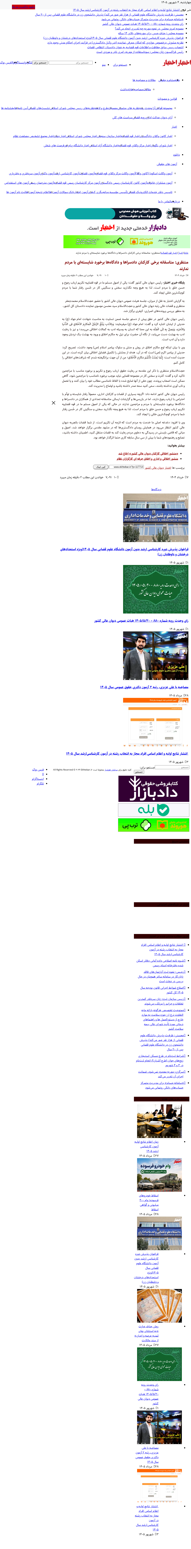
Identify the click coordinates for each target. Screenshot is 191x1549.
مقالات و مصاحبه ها (144, 80)
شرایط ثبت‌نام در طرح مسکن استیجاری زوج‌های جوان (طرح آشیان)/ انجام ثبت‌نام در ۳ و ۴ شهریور (159, 1061)
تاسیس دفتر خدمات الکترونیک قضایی (150, 192)
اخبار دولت (60, 136)
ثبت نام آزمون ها (16, 192)
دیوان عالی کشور (154, 468)
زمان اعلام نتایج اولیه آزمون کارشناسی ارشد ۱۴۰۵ (146, 1146)
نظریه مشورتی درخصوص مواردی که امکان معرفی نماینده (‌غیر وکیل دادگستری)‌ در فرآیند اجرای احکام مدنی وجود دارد (115, 42)
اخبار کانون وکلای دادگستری (156, 136)
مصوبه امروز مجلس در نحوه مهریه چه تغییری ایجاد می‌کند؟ (149, 28)
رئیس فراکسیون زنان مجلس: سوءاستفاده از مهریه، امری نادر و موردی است (140, 52)
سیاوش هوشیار (111, 770)
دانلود (176, 154)
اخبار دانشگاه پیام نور (76, 145)
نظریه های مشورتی (128, 108)
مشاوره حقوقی (166, 80)
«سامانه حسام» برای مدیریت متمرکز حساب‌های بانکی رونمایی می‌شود (142, 19)
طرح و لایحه (101, 108)
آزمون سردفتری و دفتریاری (24, 173)
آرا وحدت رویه (147, 108)
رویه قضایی (138, 117)
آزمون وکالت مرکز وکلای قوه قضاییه (115, 173)
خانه (186, 253)
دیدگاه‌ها (156, 489)
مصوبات (113, 108)
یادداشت (125, 89)
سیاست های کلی (122, 117)
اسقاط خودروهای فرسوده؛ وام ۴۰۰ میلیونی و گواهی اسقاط (149, 1202)
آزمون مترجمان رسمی (41, 182)
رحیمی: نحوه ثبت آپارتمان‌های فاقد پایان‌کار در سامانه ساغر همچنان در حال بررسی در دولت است (160, 977)
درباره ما (175, 201)
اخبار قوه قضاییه (130, 136)
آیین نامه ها (21, 108)
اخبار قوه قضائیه (169, 253)
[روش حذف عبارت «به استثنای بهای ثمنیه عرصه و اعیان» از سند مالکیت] (159, 1321)
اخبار (174, 126)
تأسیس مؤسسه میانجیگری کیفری (108, 192)
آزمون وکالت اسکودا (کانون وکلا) (153, 173)
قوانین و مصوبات (167, 98)
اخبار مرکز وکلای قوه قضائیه (134, 145)
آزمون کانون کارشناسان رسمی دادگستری (123, 182)
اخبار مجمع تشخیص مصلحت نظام (33, 136)
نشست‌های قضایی (39, 108)
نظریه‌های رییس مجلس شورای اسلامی (72, 108)
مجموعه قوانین (163, 108)
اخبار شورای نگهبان (161, 145)
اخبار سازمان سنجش (109, 136)
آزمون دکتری (47, 173)
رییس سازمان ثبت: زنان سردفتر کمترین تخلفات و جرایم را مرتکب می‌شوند (160, 1001)
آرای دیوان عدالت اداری (158, 117)
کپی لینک (100, 467)
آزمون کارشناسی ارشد (66, 173)
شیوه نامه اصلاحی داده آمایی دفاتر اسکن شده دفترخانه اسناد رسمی (159, 963)
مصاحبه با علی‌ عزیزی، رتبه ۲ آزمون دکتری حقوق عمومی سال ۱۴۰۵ (144, 687)
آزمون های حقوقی (167, 164)
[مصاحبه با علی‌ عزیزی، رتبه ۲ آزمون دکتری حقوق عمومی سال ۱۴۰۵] (155, 679)
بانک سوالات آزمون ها (61, 192)
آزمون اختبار (81, 192)
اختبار (168, 468)
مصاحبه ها (137, 89)
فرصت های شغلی (54, 145)
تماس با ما (164, 201)
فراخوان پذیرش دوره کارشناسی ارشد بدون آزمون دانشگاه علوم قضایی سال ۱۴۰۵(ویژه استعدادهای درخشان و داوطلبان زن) (113, 38)
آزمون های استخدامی (16, 182)
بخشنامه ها (7, 108)
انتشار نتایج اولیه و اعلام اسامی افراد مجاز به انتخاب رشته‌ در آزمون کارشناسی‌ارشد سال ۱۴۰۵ (126, 10)
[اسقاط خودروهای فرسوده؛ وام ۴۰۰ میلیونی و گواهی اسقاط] (159, 1191)
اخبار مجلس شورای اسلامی (81, 136)
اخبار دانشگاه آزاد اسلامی (103, 145)
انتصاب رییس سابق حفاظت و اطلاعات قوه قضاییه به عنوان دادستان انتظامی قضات (135, 47)
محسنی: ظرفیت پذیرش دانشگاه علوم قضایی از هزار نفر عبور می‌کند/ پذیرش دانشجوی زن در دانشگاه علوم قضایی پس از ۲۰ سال (109, 14)
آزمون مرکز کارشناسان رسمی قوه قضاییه (77, 182)
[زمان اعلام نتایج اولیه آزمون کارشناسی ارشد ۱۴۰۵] (159, 1137)
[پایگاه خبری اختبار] (184, 65)
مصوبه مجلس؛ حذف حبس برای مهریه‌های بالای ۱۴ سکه (151, 33)
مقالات (147, 89)
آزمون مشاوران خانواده (159, 182)
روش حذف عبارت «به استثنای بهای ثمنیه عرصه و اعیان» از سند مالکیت (146, 1333)
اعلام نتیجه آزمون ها (37, 192)
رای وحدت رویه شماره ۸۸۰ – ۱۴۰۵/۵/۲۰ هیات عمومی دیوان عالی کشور (143, 24)
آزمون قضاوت (87, 173)
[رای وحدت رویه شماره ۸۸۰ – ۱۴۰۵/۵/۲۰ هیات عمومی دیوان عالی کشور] (155, 612)
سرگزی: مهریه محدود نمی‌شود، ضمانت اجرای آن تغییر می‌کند (160, 1074)
